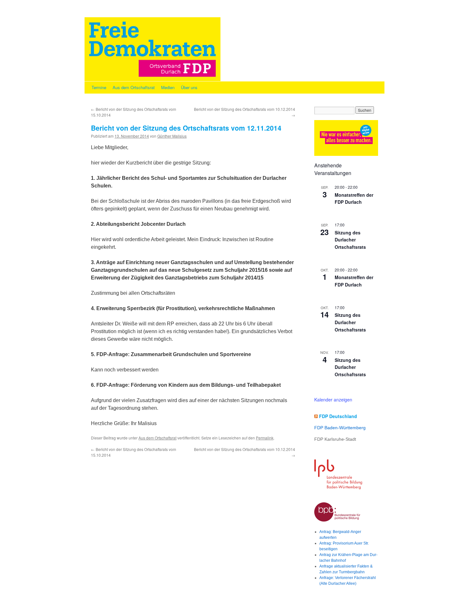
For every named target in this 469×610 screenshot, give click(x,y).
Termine (99, 87)
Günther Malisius (172, 136)
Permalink (264, 437)
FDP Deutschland (338, 416)
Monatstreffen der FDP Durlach (354, 198)
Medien (168, 87)
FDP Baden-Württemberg (340, 427)
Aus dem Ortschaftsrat (134, 87)
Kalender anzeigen (333, 399)
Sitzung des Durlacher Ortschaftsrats (350, 239)
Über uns (189, 87)
